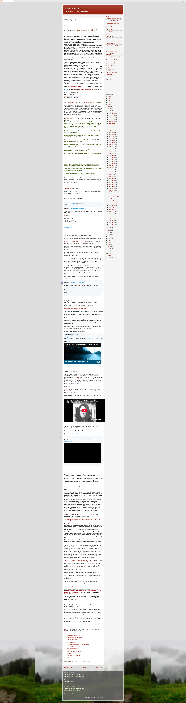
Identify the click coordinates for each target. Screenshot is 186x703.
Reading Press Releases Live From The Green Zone (113, 63)
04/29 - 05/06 (112, 180)
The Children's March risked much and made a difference (78, 560)
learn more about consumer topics (90, 85)
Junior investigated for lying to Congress (73, 674)
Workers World (109, 76)
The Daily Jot (109, 38)
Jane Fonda (67, 389)
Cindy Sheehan (109, 74)
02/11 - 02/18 (112, 215)
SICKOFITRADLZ (110, 40)
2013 (109, 234)
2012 (109, 236)
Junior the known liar (69, 681)
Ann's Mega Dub (110, 34)
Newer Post (68, 667)
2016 (109, 228)
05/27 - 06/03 (112, 173)
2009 (109, 242)
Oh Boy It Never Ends (111, 25)
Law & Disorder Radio (111, 69)
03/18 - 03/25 (112, 205)
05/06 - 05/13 (112, 178)
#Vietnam (97, 337)
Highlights (69, 657)
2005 (109, 250)
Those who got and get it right (74, 651)
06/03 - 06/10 (112, 171)
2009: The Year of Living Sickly (113, 51)
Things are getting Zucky (73, 102)
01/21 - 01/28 (112, 220)
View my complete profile (112, 257)
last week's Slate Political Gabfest (89, 41)
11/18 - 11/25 (112, 125)
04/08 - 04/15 (112, 186)
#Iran (99, 338)
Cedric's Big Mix (109, 36)
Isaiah (65, 23)
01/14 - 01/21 (112, 222)
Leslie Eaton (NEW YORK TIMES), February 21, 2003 (77, 308)
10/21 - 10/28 (112, 132)
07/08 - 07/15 (112, 161)
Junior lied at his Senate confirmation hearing (74, 676)
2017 (109, 227)
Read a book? (70, 650)
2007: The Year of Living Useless (113, 56)
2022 (109, 104)
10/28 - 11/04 (112, 130)
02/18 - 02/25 (112, 213)
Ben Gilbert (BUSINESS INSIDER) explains (87, 30)
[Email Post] (81, 661)
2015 (109, 230)
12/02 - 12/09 (112, 121)
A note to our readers (72, 639)
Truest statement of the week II (74, 637)
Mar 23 (76, 334)
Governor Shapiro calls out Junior (72, 678)
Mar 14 (98, 281)
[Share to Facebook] (87, 661)
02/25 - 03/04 (112, 211)
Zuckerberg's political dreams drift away (113, 200)
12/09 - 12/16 (112, 119)
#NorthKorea (92, 338)
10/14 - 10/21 (112, 134)
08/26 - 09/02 (112, 148)
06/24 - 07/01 (112, 165)
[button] (82, 453)
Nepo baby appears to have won (71, 679)
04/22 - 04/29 (112, 182)
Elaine (77, 377)
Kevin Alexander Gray (111, 65)
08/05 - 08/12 (112, 153)
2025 (109, 98)
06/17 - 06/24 (112, 167)
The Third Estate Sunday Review (113, 18)
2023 (109, 102)
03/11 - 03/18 (112, 207)
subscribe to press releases (86, 89)
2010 (109, 240)
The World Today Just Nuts (112, 23)
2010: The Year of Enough (112, 49)
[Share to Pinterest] (89, 661)
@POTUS (69, 337)
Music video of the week (73, 648)
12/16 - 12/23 (112, 117)
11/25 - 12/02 (112, 123)
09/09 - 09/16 (112, 144)
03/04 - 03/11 (112, 209)
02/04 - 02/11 (112, 216)
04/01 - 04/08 (112, 188)
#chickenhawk (70, 341)
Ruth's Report (109, 29)
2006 (109, 248)
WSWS (107, 67)
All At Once (111, 191)
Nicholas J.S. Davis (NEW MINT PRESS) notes (75, 241)
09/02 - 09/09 (112, 146)
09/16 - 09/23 (112, 142)
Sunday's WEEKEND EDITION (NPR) (83, 471)
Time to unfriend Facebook (88, 102)
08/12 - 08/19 (112, 151)
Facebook (79, 88)
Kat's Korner (109, 33)
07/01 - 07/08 (112, 163)
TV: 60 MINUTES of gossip (71, 118)
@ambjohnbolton (78, 337)
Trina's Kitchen (109, 31)
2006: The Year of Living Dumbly (113, 58)
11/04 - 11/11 (112, 129)
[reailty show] (67, 26)
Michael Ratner (109, 70)
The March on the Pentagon (73, 655)
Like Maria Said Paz (76, 8)
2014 (109, 232)
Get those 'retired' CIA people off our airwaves (114, 197)
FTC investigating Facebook (115, 203)
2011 (109, 238)
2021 (109, 106)
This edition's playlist (72, 653)
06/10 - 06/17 (112, 169)
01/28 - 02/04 (112, 218)
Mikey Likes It (109, 41)
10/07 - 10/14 (112, 136)
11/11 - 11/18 (112, 127)
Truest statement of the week (74, 635)
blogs (75, 89)
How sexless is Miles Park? (73, 646)
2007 (109, 246)
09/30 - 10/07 (112, 138)
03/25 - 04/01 (112, 190)
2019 (109, 110)
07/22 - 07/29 (112, 157)
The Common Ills (110, 16)
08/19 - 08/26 (112, 150)
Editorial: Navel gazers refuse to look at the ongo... (79, 641)
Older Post (99, 667)
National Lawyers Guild (111, 72)
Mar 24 (86, 203)
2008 (109, 244)
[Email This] (83, 661)
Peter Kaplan (72, 96)
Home (84, 667)
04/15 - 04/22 (112, 184)
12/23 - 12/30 (112, 115)
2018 (109, 111)
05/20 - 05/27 (112, 174)
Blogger (101, 697)
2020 (109, 108)
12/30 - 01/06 (112, 113)
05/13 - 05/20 (112, 176)
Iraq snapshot (68, 188)
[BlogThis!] (84, 661)
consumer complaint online (74, 86)
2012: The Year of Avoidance (112, 45)
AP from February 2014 (69, 586)
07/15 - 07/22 (112, 159)
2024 (109, 100)
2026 (109, 96)
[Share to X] (86, 661)
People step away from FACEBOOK (114, 194)
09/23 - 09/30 (112, 140)
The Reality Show (90, 23)
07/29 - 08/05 (112, 155)
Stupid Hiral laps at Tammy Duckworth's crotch (78, 644)
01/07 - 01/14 (112, 224)
